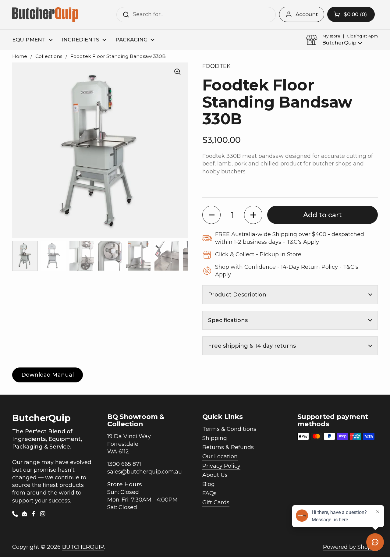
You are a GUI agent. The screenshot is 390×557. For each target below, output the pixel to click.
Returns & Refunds (228, 447)
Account (307, 14)
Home (19, 56)
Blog (208, 484)
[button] (351, 14)
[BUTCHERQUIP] (46, 14)
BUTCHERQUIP (83, 547)
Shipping (214, 438)
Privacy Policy (221, 466)
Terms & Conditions (229, 429)
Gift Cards (215, 502)
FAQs (209, 493)
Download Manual (47, 374)
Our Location (220, 456)
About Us (215, 475)
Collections (48, 56)
